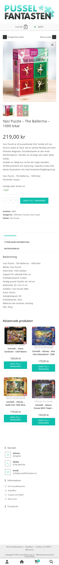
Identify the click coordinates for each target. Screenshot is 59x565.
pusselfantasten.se (27, 554)
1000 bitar (17, 214)
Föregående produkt (16, 37)
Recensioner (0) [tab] (11, 248)
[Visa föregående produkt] (5, 37)
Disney (44, 346)
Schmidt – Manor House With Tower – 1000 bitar (43, 406)
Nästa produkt (45, 37)
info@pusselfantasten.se (25, 473)
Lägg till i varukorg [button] (15, 365)
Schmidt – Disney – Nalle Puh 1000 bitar (15, 403)
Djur (16, 345)
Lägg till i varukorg (34, 200)
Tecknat (26, 214)
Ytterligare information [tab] (16, 242)
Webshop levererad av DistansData (39, 555)
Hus (44, 401)
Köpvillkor (12, 490)
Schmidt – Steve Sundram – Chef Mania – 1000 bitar (15, 349)
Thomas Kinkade (47, 347)
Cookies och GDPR (15, 494)
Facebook (13, 506)
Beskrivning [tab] (10, 235)
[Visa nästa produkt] (54, 37)
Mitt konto (12, 499)
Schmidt (22, 345)
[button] (52, 45)
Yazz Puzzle (35, 214)
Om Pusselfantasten (16, 486)
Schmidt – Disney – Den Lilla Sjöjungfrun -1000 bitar (43, 352)
